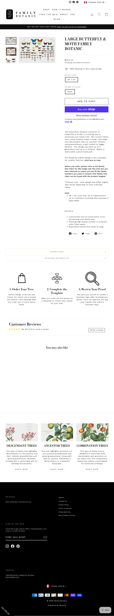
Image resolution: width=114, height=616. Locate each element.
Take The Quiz (48, 14)
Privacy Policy (64, 505)
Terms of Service (65, 508)
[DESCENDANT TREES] (22, 432)
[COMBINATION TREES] (92, 432)
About (64, 14)
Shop (46, 10)
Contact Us (63, 501)
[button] (7, 609)
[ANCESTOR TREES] (57, 432)
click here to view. (92, 160)
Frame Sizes (57, 251)
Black (69, 92)
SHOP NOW (21, 469)
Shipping (68, 62)
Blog (57, 19)
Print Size (70, 75)
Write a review (96, 330)
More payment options (86, 115)
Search (61, 497)
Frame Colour (73, 87)
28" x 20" (71, 80)
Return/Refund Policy (67, 515)
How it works (61, 10)
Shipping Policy (65, 512)
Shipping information (57, 258)
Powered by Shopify (57, 605)
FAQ (72, 14)
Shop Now (57, 469)
